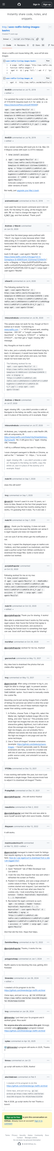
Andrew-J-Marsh (13, 226)
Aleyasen (9, 826)
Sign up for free (13, 1117)
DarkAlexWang (11, 942)
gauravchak (10, 658)
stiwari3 (8, 281)
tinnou (8, 1060)
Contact (20, 1138)
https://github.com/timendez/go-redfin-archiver (24, 990)
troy (4, 27)
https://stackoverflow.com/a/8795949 (20, 105)
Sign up (47, 4)
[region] (27, 69)
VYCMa (8, 768)
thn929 (8, 90)
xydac (7, 1041)
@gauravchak (10, 683)
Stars (40, 45)
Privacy (14, 1135)
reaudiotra (9, 807)
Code (8, 45)
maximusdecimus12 (14, 843)
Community (39, 1135)
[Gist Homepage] (19, 4)
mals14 (8, 479)
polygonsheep (11, 959)
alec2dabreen (11, 1077)
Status (30, 1135)
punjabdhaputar (12, 566)
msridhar (9, 642)
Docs (47, 1135)
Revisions (22, 45)
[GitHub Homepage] (19, 1144)
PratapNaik (10, 790)
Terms (7, 1135)
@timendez (9, 1017)
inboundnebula (12, 318)
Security (23, 1135)
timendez (9, 978)
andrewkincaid (11, 201)
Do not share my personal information (27, 1140)
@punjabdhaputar (12, 615)
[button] (37, 39)
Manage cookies (31, 1138)
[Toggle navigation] (3, 4)
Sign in (36, 4)
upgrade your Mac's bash (28, 190)
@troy (7, 526)
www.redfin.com (11, 329)
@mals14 (8, 501)
